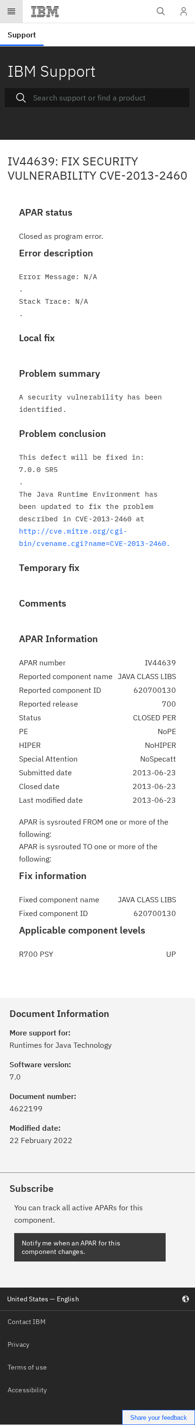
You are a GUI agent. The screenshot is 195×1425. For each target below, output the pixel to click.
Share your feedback (158, 1417)
